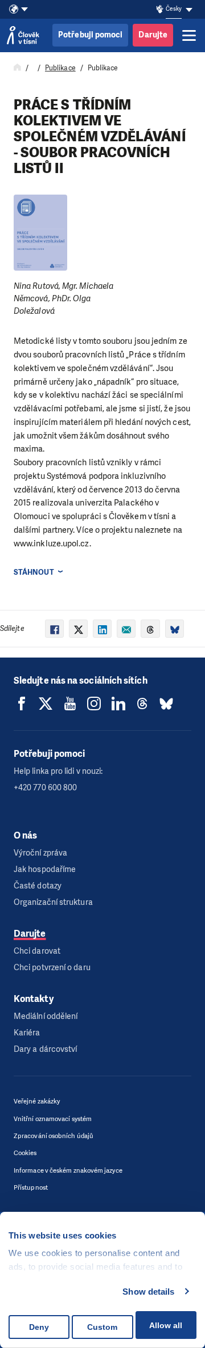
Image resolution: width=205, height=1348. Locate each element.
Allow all (165, 1325)
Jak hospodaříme (45, 869)
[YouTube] (70, 703)
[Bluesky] (166, 703)
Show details (148, 1291)
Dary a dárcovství (45, 1049)
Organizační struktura (53, 902)
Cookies (25, 1153)
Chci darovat (37, 951)
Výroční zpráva (40, 853)
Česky (173, 8)
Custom (102, 1327)
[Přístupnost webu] (160, 10)
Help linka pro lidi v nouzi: (58, 771)
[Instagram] (94, 703)
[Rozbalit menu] (189, 35)
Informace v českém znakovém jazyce (68, 1170)
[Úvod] (17, 68)
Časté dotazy (38, 886)
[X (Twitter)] (45, 703)
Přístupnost (31, 1187)
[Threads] (142, 703)
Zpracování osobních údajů (53, 1136)
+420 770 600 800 (45, 787)
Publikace (60, 68)
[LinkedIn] (118, 703)
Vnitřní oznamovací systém (53, 1119)
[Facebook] (21, 703)
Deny (39, 1327)
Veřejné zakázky (37, 1101)
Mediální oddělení (45, 1016)
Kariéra (27, 1032)
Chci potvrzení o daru (52, 967)
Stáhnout (34, 572)
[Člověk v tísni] (23, 35)
